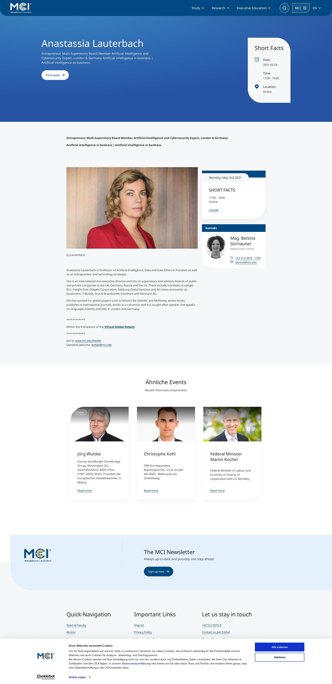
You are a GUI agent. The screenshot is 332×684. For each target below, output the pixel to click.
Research (218, 8)
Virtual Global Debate (119, 327)
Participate (53, 75)
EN (315, 8)
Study (196, 8)
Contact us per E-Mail (216, 632)
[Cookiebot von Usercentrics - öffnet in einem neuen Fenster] (46, 677)
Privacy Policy (143, 632)
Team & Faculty (76, 625)
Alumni (71, 632)
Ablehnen (279, 657)
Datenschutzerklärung (136, 663)
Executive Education (251, 8)
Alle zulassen (280, 647)
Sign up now (156, 571)
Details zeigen (77, 677)
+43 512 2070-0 (211, 625)
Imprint (139, 625)
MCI (298, 8)
